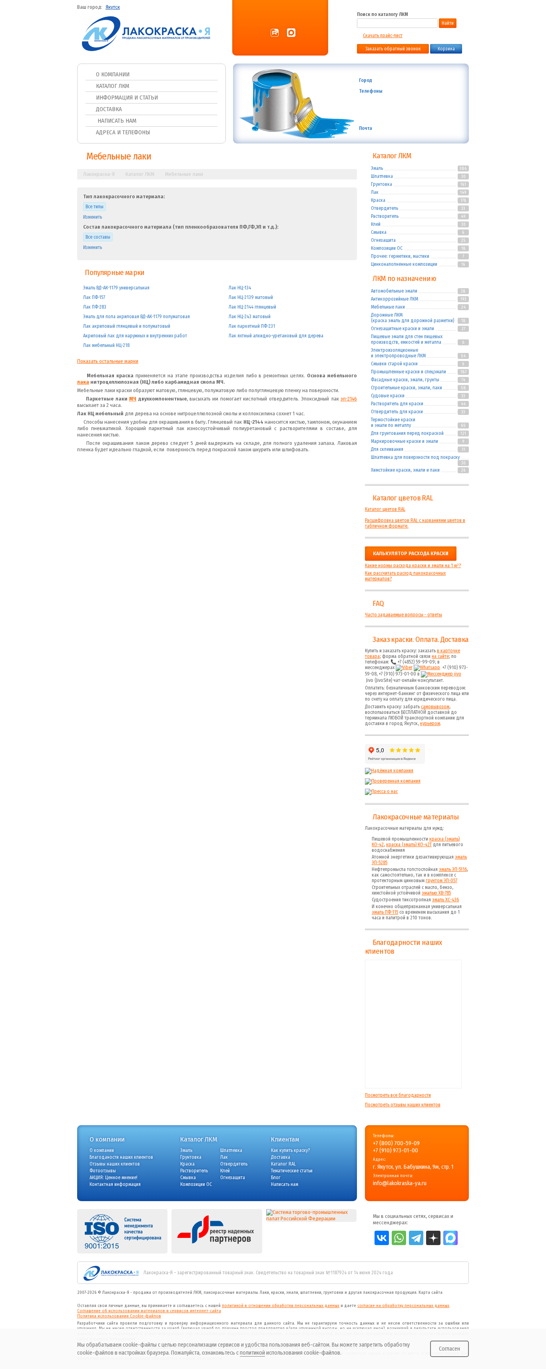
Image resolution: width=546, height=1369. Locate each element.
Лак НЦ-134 (240, 288)
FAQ (378, 603)
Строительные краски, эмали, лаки (406, 388)
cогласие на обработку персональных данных (403, 1305)
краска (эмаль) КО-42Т (409, 844)
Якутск (113, 7)
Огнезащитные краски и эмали (402, 328)
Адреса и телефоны (123, 132)
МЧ (132, 399)
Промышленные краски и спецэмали (408, 372)
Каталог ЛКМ (112, 86)
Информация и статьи (127, 97)
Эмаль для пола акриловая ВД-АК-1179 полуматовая (136, 316)
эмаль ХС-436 (445, 900)
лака (83, 382)
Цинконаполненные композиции (404, 264)
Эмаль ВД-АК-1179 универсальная (116, 288)
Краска (378, 200)
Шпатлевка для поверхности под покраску (415, 457)
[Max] (291, 33)
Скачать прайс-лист (383, 35)
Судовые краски (388, 396)
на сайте (440, 656)
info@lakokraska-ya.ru (424, 128)
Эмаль (377, 168)
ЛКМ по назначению (404, 278)
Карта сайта (430, 1292)
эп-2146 (349, 399)
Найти (448, 23)
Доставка (109, 109)
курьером (430, 723)
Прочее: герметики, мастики (400, 256)
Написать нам (116, 120)
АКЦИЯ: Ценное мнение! (113, 1177)
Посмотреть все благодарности (398, 1095)
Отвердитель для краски (397, 411)
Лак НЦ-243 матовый (250, 316)
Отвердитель (384, 208)
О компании (113, 74)
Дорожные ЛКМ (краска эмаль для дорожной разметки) (412, 317)
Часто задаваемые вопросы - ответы (403, 615)
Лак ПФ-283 (94, 307)
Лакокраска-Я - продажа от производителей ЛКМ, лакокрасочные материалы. (180, 1292)
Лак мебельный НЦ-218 (106, 345)
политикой (252, 1352)
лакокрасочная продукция (389, 1292)
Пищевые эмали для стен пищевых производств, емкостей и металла (406, 339)
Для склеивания (387, 449)
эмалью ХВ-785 (436, 893)
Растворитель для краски (397, 404)
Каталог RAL (283, 1164)
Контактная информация (115, 1184)
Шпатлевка (382, 176)
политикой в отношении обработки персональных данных (280, 1305)
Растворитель (385, 216)
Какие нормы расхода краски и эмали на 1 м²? (413, 565)
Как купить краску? (290, 1150)
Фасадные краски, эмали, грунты (405, 380)
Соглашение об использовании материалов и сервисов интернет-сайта (149, 1310)
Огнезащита (383, 240)
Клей (376, 224)
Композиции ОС (387, 248)
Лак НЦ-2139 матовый (251, 297)
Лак (375, 192)
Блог (276, 1177)
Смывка (379, 232)
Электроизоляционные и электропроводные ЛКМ (398, 353)
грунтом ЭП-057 (441, 880)
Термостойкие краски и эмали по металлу (393, 422)
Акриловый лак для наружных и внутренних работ (135, 336)
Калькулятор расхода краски (410, 553)
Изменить (92, 217)
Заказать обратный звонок (393, 49)
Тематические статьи (292, 1171)
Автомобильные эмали (394, 291)
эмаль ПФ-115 (385, 912)
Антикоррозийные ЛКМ (394, 299)
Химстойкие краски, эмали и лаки (405, 470)
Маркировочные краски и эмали (404, 441)
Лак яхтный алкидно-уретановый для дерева (276, 336)
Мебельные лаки (388, 307)
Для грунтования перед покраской (407, 433)
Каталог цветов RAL (403, 498)
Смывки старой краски (394, 364)
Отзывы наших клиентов (413, 1024)
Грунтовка (381, 184)
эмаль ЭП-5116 (453, 869)
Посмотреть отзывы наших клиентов (402, 1105)
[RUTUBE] (275, 33)
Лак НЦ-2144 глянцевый (252, 307)
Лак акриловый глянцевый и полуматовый (126, 326)
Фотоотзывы (103, 1171)
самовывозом (435, 706)
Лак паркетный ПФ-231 (252, 326)
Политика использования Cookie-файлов (119, 1316)
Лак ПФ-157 (94, 297)
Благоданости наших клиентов (121, 1157)
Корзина (446, 49)
